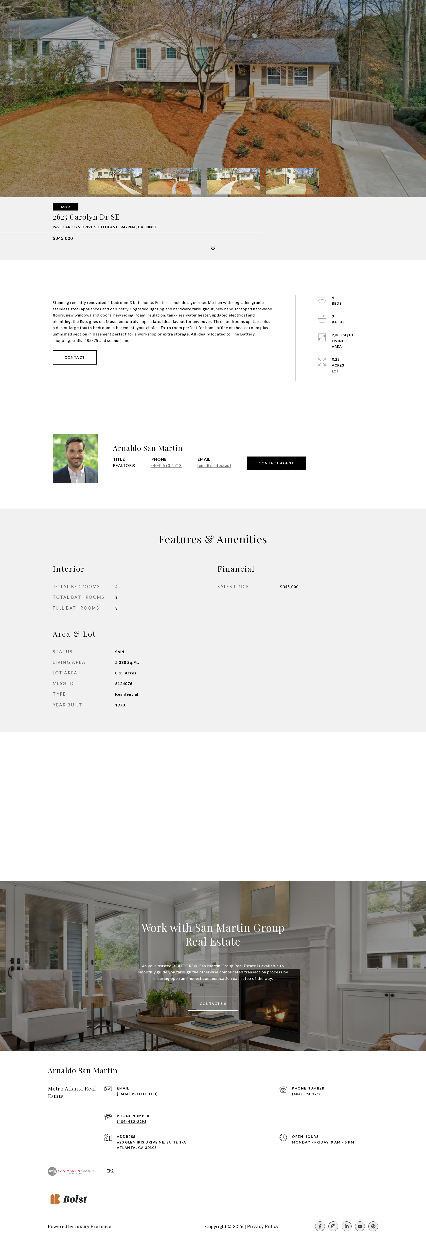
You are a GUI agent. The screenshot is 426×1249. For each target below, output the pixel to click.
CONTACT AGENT (276, 463)
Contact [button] (75, 357)
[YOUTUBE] (360, 1226)
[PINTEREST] (373, 1226)
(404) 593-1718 (166, 465)
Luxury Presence (92, 1226)
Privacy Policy (263, 1226)
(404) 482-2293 (131, 1121)
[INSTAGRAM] (333, 1226)
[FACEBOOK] (320, 1226)
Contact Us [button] (213, 1004)
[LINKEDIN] (347, 1226)
